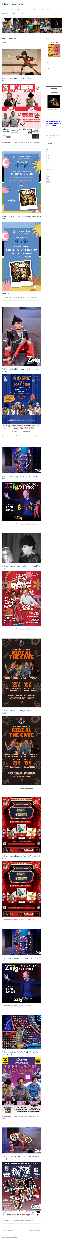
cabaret (22, 142)
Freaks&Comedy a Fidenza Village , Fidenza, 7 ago (21, 217)
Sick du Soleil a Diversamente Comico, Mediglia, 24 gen (21, 1157)
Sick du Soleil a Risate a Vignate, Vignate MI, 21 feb (21, 857)
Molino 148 (5, 13)
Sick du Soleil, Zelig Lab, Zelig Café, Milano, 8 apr (21, 477)
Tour (34, 10)
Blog (28, 10)
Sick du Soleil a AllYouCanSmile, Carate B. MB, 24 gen (20, 1053)
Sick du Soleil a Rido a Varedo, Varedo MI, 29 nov (21, 79)
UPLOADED (49, 136)
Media (48, 156)
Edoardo (27, 142)
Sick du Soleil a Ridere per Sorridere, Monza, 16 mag (21, 370)
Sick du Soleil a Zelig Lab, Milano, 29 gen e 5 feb (21, 959)
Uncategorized (28, 436)
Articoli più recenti (35, 1230)
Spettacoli (20, 10)
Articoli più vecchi (7, 1230)
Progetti (14, 13)
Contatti (22, 13)
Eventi (49, 10)
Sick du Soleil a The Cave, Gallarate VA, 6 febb (19, 711)
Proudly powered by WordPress (9, 1237)
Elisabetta (48, 152)
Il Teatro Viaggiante (13, 4)
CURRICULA (56, 136)
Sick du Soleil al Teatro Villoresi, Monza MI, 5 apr (21, 567)
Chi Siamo (11, 10)
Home (3, 10)
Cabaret (41, 10)
